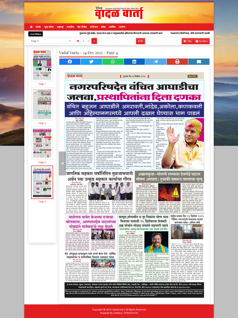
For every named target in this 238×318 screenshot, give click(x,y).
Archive (203, 41)
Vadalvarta (118, 309)
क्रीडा (103, 26)
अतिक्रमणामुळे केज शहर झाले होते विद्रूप (206, 33)
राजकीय (70, 26)
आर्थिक (112, 26)
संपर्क (38, 26)
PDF (140, 41)
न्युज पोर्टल (49, 26)
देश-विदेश (82, 26)
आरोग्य (122, 26)
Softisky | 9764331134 (125, 313)
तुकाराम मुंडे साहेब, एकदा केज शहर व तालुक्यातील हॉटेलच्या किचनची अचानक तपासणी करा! (90, 33)
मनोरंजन (94, 26)
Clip (189, 41)
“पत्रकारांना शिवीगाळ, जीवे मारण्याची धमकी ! (160, 33)
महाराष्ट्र (60, 26)
